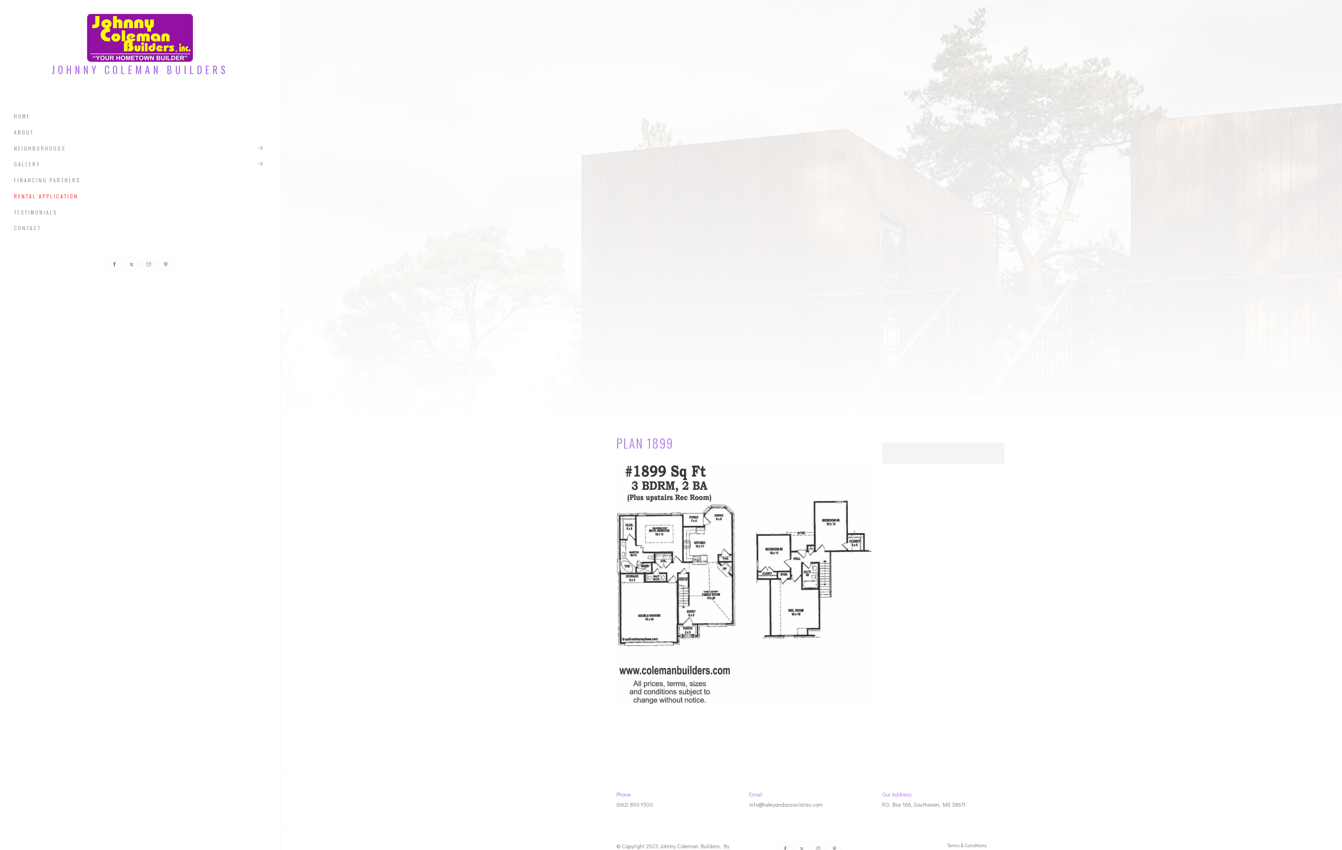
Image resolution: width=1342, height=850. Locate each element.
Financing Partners (47, 180)
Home (22, 116)
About (24, 132)
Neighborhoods (40, 148)
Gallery (27, 164)
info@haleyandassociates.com (786, 804)
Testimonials (35, 212)
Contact (27, 228)
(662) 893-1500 (634, 804)
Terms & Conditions (967, 845)
